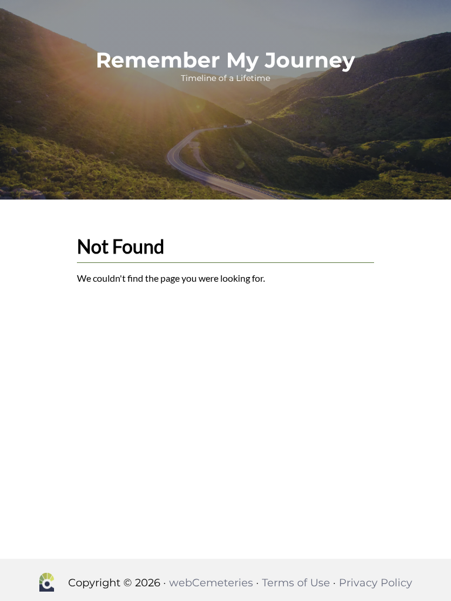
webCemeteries (211, 582)
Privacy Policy (375, 582)
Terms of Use (296, 582)
